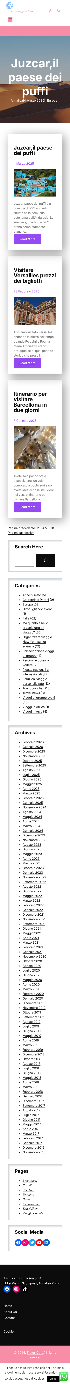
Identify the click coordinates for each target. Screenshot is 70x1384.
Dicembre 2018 (33, 1054)
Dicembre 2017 (33, 1101)
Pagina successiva (21, 533)
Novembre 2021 (34, 919)
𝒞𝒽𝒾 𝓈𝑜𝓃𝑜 (28, 1194)
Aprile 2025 (31, 789)
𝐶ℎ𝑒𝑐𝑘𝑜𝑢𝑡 (28, 1190)
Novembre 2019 (34, 1008)
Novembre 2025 (34, 756)
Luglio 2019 (31, 1026)
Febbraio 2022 (33, 905)
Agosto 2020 (32, 966)
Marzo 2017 (31, 1133)
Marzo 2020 (31, 989)
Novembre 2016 (34, 1152)
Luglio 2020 (31, 970)
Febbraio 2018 (33, 1091)
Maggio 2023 (32, 854)
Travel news (31, 693)
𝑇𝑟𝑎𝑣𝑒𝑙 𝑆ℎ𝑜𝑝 (30, 1208)
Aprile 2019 (31, 1040)
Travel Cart (35, 1352)
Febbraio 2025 (33, 798)
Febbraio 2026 (33, 742)
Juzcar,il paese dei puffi (33, 150)
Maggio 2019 (32, 1036)
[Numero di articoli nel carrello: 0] (58, 11)
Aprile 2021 (31, 938)
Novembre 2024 (34, 807)
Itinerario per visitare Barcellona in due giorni (30, 402)
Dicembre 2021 (33, 914)
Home (8, 1306)
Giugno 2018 (32, 1073)
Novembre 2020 (34, 956)
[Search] (45, 560)
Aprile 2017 (31, 1129)
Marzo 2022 (31, 900)
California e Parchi (36, 600)
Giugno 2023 (32, 849)
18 (52, 528)
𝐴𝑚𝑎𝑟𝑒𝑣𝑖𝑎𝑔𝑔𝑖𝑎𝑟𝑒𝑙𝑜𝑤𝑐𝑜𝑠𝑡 (22, 11)
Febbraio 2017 (33, 1138)
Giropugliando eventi (37, 609)
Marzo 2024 (31, 826)
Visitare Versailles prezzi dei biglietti (35, 275)
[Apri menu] (10, 19)
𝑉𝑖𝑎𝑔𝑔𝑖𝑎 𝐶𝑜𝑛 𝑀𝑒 (33, 1213)
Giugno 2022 (32, 891)
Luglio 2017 (31, 1115)
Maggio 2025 (32, 784)
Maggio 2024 (32, 817)
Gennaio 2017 (32, 1143)
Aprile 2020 (31, 984)
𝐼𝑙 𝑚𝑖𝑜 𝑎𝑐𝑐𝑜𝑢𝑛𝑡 (31, 1204)
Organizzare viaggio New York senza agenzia (37, 641)
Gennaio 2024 (33, 830)
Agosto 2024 (32, 812)
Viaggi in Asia (32, 711)
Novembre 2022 (34, 877)
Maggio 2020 (32, 980)
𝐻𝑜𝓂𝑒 (26, 1199)
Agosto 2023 (32, 844)
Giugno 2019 (32, 1031)
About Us (10, 1312)
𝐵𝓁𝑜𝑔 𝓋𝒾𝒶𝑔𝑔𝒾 (30, 1180)
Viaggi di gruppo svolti (39, 697)
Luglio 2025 (31, 775)
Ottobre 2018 (32, 1059)
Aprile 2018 (31, 1082)
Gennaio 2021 (32, 952)
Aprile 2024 (31, 821)
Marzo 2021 (31, 942)
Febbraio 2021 (33, 947)
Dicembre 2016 (33, 1147)
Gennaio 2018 (32, 1096)
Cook (7, 1331)
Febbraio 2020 (33, 994)
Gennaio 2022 (33, 910)
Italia (26, 618)
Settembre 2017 (34, 1105)
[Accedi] (50, 11)
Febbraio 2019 (33, 1050)
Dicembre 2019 (33, 1003)
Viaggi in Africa (34, 707)
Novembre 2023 (34, 840)
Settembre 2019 (34, 1017)
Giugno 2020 (32, 975)
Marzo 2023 (31, 863)
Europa (52, 100)
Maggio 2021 (32, 933)
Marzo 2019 (31, 1045)
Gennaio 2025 (33, 803)
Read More (27, 239)
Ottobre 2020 (32, 961)
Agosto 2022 (32, 886)
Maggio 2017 (32, 1124)
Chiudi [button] (53, 1378)
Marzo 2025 (31, 793)
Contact (9, 1318)
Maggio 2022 (32, 896)
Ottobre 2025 (32, 761)
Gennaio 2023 (33, 872)
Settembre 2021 (34, 924)
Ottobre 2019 (32, 1012)
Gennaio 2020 (33, 998)
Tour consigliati (33, 688)
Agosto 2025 (32, 770)
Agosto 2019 (31, 1022)
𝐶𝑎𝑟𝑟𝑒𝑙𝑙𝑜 (28, 1185)
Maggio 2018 (32, 1078)
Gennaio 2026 (33, 747)
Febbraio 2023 (33, 868)
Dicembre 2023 (34, 835)
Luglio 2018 (31, 1068)
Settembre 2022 (34, 882)
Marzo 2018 (31, 1087)
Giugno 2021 (32, 928)
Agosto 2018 (31, 1064)
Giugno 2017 (31, 1119)
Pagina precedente (21, 528)
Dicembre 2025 (34, 751)
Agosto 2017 (31, 1110)
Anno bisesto (32, 595)
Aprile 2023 (31, 858)
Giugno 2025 (32, 779)
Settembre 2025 (34, 765)
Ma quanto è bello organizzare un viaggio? (35, 627)
